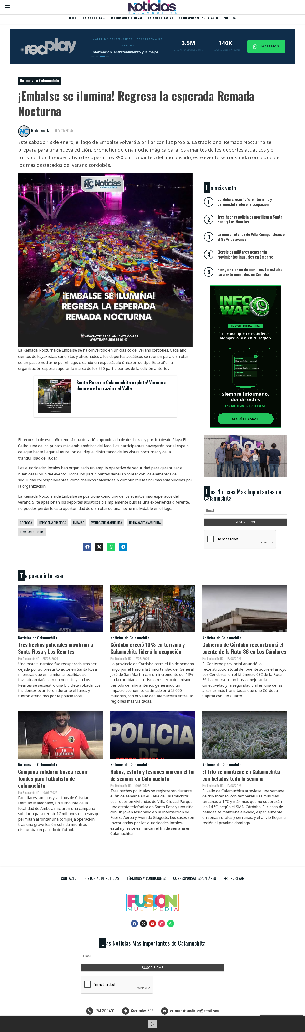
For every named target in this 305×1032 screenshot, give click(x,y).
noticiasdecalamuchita (145, 522)
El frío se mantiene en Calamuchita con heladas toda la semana (241, 774)
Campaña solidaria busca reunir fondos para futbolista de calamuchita (53, 778)
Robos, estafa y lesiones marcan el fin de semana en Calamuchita (152, 774)
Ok (152, 1024)
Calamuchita (93, 18)
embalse (78, 522)
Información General (126, 18)
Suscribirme (245, 522)
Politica (229, 18)
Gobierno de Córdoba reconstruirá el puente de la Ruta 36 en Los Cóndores (244, 647)
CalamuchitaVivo (160, 18)
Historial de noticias (101, 878)
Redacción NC (41, 130)
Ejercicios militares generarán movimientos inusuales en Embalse (245, 254)
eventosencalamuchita (106, 522)
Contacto (69, 878)
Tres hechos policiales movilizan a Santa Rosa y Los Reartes (55, 647)
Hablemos (269, 46)
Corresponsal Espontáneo (198, 18)
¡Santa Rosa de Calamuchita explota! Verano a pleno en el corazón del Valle (121, 385)
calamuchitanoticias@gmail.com (194, 1011)
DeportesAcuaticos (52, 522)
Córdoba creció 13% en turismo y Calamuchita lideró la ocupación (147, 647)
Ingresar (236, 878)
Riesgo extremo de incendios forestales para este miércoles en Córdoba (249, 271)
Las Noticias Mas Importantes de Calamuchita (242, 494)
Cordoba (26, 522)
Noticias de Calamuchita (39, 80)
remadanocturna (32, 531)
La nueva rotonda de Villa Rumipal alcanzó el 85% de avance (251, 236)
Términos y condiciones (146, 878)
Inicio (73, 18)
